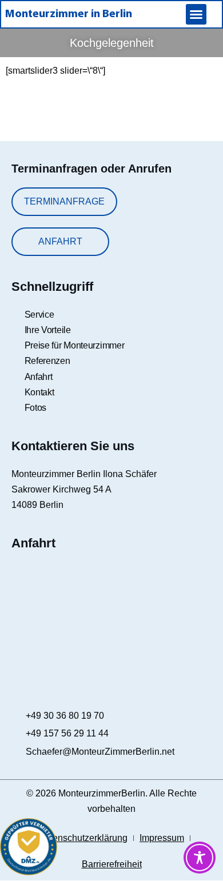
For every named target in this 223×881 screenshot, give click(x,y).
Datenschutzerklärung (83, 838)
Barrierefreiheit (112, 864)
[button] (196, 14)
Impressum (162, 838)
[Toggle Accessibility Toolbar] (199, 857)
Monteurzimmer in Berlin (68, 14)
